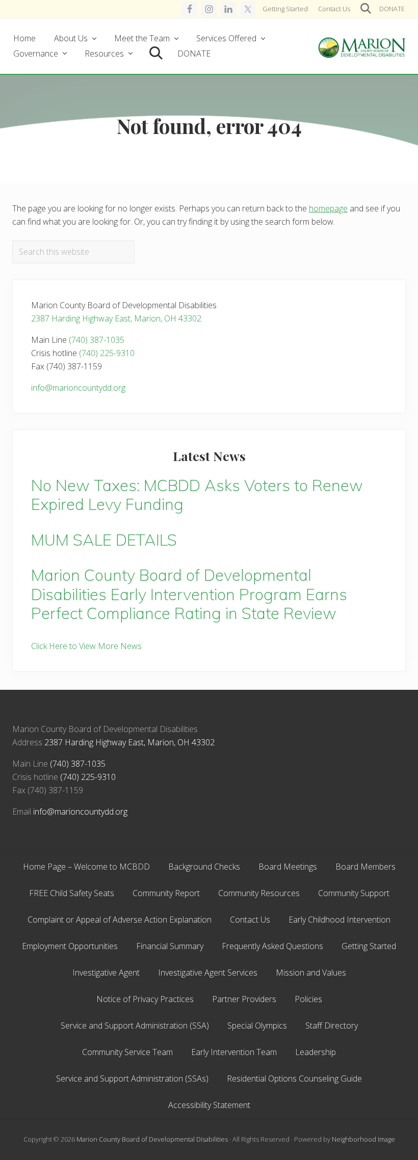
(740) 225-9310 (107, 353)
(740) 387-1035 (96, 339)
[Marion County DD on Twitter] (247, 9)
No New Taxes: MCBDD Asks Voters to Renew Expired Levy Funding (197, 495)
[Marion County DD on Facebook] (189, 9)
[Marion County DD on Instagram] (209, 9)
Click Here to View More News (86, 646)
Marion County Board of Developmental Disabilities (152, 1139)
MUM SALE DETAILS (104, 540)
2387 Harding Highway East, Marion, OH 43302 (116, 318)
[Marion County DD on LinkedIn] (228, 9)
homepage (328, 208)
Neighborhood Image (363, 1139)
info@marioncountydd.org (78, 387)
